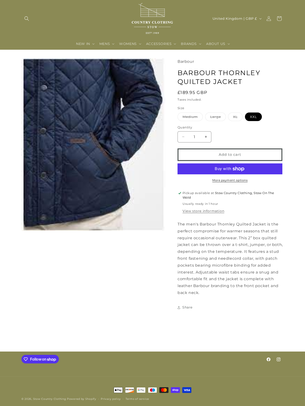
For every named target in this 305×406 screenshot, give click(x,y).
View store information (203, 211)
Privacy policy (111, 399)
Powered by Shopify (81, 399)
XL (238, 117)
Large (218, 117)
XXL (253, 117)
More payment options (230, 180)
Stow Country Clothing (49, 399)
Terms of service (137, 399)
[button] (26, 18)
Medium (193, 117)
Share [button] (187, 307)
